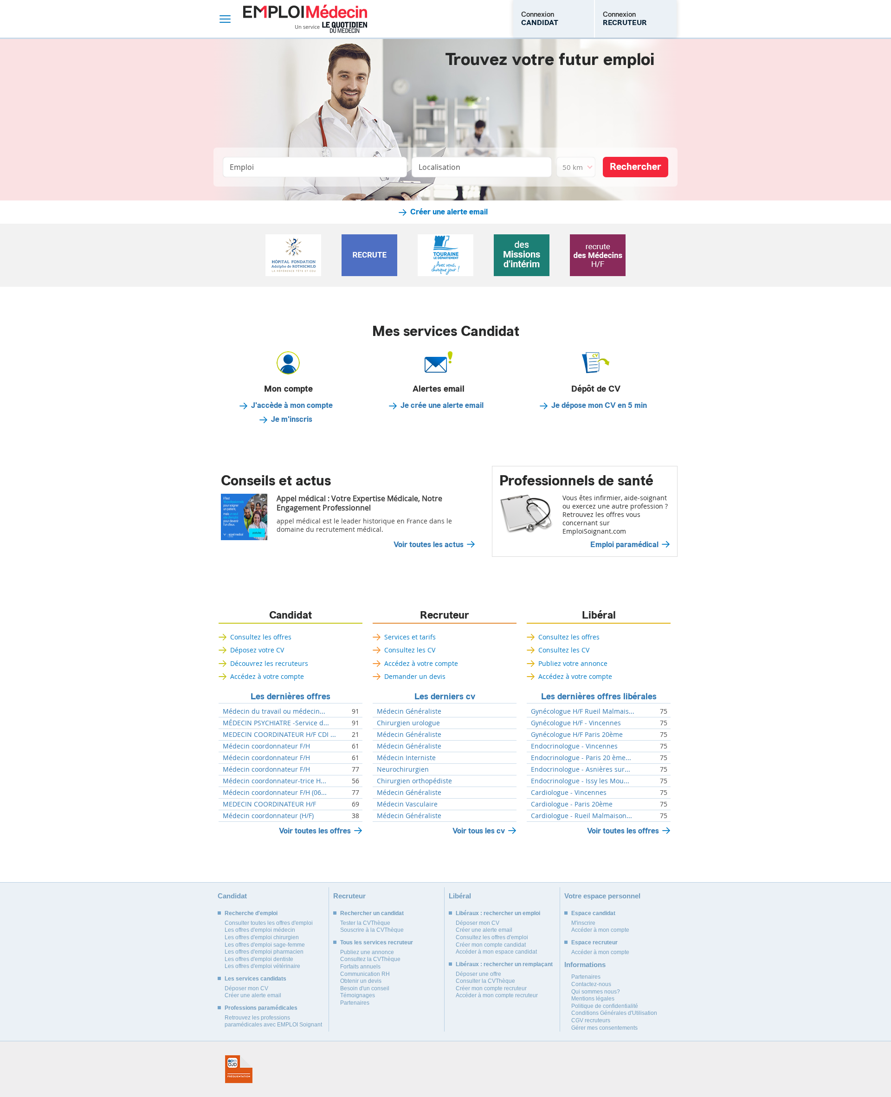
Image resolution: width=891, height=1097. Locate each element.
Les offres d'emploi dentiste (259, 959)
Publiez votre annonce (572, 663)
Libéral (599, 615)
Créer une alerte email (449, 212)
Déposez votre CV (257, 649)
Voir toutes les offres (315, 831)
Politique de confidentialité (604, 1006)
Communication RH (365, 974)
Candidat (290, 615)
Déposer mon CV (246, 988)
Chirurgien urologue (408, 723)
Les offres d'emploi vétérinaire (262, 966)
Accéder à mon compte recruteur (497, 995)
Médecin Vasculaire (407, 804)
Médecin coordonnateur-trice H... (274, 781)
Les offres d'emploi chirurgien (262, 937)
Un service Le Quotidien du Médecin (331, 27)
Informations (585, 964)
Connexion (539, 18)
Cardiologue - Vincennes (569, 792)
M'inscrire (583, 923)
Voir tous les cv (478, 831)
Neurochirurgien (403, 769)
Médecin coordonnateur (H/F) (268, 816)
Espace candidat (593, 913)
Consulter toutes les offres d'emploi (269, 923)
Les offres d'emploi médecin (260, 930)
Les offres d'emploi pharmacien (264, 952)
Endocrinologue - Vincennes (574, 746)
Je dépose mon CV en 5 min (599, 405)
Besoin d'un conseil (364, 988)
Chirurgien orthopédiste (414, 781)
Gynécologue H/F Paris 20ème (577, 734)
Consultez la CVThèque (370, 959)
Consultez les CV (409, 649)
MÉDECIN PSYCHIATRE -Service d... (276, 723)
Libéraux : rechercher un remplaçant (504, 964)
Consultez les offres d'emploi (492, 937)
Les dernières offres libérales (599, 696)
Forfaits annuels (360, 966)
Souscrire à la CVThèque (372, 930)
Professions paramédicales (261, 1008)
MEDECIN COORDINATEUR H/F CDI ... (279, 734)
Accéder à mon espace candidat (496, 952)
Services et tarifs (410, 636)
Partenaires (354, 1003)
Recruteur (444, 615)
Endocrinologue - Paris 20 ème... (581, 758)
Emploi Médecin (305, 19)
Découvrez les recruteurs (269, 663)
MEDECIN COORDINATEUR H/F (269, 804)
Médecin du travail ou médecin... (274, 711)
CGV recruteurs (590, 1020)
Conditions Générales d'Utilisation (614, 1013)
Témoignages (357, 995)
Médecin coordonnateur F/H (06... (275, 792)
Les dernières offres (290, 696)
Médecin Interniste (406, 758)
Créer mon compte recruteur (491, 988)
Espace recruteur (594, 942)
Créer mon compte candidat (491, 945)
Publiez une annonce (367, 952)
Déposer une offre (478, 974)
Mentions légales (592, 998)
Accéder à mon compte (600, 930)
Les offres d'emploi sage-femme (265, 945)
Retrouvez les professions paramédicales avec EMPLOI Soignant (273, 1021)
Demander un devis (415, 676)
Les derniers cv (444, 696)
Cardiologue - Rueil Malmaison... (581, 816)
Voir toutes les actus (429, 544)
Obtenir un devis (360, 981)
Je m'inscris (291, 419)
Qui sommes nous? (595, 991)
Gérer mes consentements (604, 1028)
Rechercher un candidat (372, 913)
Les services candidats (255, 978)
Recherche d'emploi (251, 913)
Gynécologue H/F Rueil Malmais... (582, 711)
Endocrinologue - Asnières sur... (580, 769)
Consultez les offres (260, 636)
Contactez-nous (591, 984)
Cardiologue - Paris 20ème (572, 804)
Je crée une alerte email (442, 405)
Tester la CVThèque (365, 923)
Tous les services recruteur (376, 942)
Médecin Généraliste (409, 711)
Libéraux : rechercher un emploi (498, 913)
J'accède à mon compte (292, 405)
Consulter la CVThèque (485, 981)
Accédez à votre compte (267, 676)
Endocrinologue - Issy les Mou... (580, 781)
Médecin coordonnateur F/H (266, 746)
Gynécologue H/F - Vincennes (576, 723)
